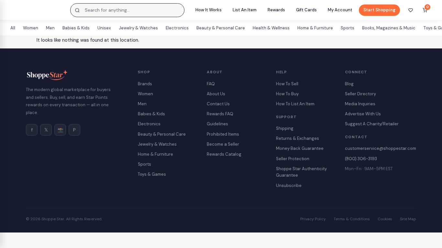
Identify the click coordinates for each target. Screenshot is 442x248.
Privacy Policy (313, 219)
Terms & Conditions (352, 219)
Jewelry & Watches (138, 28)
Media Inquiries (360, 104)
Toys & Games (152, 174)
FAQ (211, 84)
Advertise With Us (363, 114)
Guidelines (217, 124)
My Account (340, 10)
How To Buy (287, 94)
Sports (347, 28)
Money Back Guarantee (300, 148)
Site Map (408, 219)
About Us (216, 94)
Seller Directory (360, 94)
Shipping (284, 128)
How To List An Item (295, 104)
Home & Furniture (315, 28)
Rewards (276, 10)
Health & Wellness (271, 28)
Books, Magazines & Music (388, 28)
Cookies (385, 219)
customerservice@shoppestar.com (380, 148)
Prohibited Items (223, 134)
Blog (349, 84)
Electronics (177, 28)
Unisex (104, 28)
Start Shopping (379, 10)
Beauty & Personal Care (220, 28)
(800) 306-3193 (361, 158)
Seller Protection (292, 158)
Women (30, 28)
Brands (145, 84)
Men (50, 28)
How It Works (208, 10)
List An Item (245, 10)
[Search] (77, 10)
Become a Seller (223, 144)
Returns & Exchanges (297, 138)
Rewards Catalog (224, 154)
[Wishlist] (410, 10)
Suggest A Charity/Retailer (372, 124)
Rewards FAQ (220, 114)
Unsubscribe (289, 185)
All (12, 28)
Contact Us (218, 104)
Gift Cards (306, 10)
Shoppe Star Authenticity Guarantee (301, 172)
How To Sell (287, 84)
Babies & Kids (76, 28)
